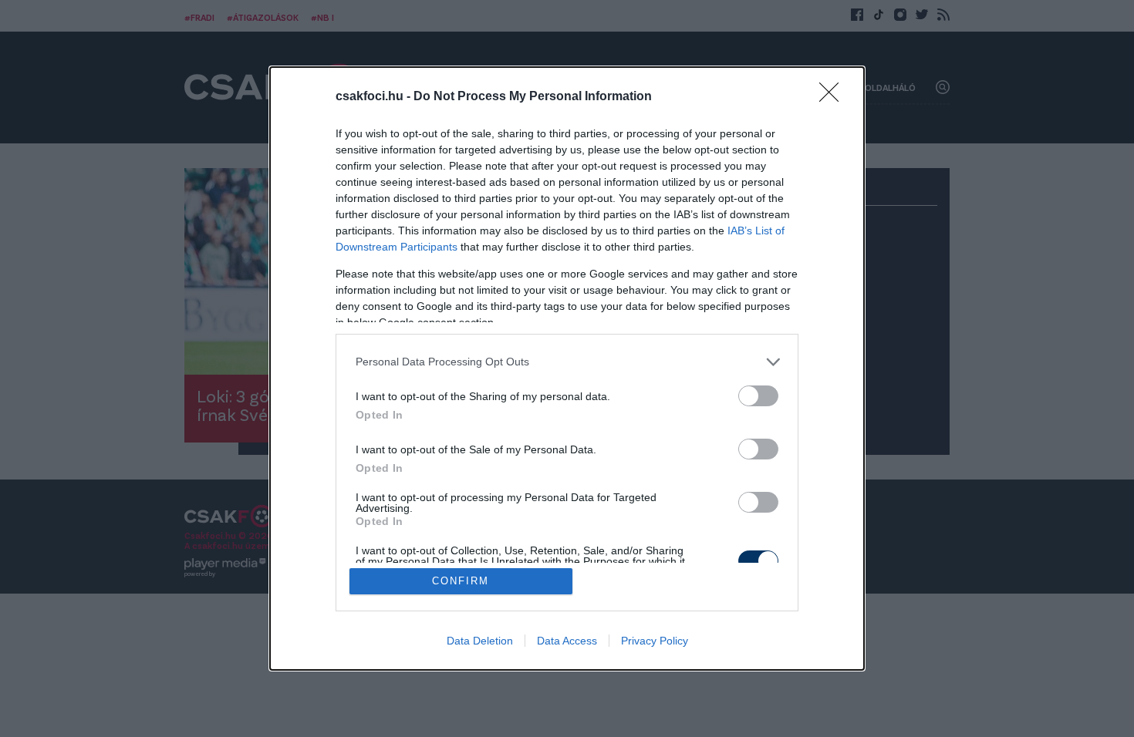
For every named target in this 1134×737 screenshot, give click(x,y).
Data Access (567, 640)
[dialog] (567, 369)
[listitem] (567, 362)
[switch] (758, 395)
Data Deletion (480, 640)
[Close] (834, 97)
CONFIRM (460, 581)
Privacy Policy (654, 640)
